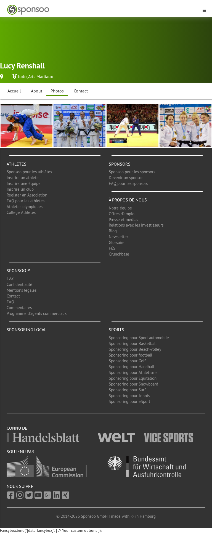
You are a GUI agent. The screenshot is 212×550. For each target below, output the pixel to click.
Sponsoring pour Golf (127, 360)
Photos (57, 91)
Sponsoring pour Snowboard (133, 384)
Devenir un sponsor (126, 177)
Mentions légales (21, 290)
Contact (81, 91)
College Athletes (21, 212)
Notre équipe (120, 208)
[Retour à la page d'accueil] (102, 10)
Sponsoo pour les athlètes (29, 171)
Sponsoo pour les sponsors (132, 171)
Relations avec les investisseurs (136, 225)
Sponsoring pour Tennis (129, 395)
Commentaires (19, 307)
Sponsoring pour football (130, 355)
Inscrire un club (20, 189)
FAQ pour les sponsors (128, 183)
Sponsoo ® (18, 270)
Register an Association (27, 195)
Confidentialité (19, 284)
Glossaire (116, 242)
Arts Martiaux (40, 76)
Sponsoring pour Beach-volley (135, 349)
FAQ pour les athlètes (25, 200)
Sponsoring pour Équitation (133, 378)
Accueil (14, 91)
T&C (11, 278)
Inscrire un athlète (23, 177)
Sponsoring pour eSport (129, 401)
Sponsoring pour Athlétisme (133, 372)
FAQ (10, 301)
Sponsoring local (26, 329)
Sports (116, 329)
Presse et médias (123, 219)
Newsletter (118, 236)
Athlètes (16, 164)
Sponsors (120, 164)
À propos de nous (128, 200)
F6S (112, 248)
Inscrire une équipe (24, 183)
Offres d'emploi (122, 213)
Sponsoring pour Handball (131, 366)
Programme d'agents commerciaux (37, 313)
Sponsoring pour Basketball (133, 343)
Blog (113, 230)
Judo (22, 76)
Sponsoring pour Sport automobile (139, 337)
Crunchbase (119, 254)
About (36, 91)
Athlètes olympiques (25, 206)
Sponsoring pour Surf (127, 389)
